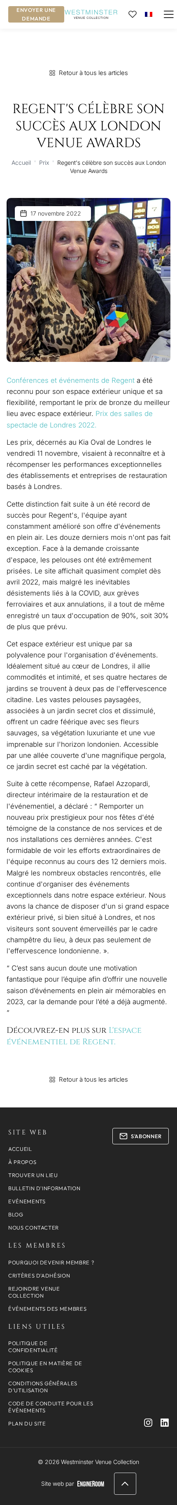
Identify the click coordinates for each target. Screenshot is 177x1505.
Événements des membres (47, 1308)
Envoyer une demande (36, 14)
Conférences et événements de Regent (71, 380)
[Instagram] (148, 1423)
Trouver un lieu (33, 1175)
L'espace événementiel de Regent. (74, 1036)
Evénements (27, 1201)
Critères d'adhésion (39, 1275)
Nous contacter (33, 1227)
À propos (22, 1162)
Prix (44, 162)
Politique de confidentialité (33, 1346)
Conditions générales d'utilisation (42, 1387)
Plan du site (27, 1423)
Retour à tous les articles (93, 73)
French (149, 14)
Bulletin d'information (44, 1188)
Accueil (21, 162)
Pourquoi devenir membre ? (51, 1262)
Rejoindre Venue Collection (34, 1292)
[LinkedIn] (165, 1423)
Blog (15, 1214)
